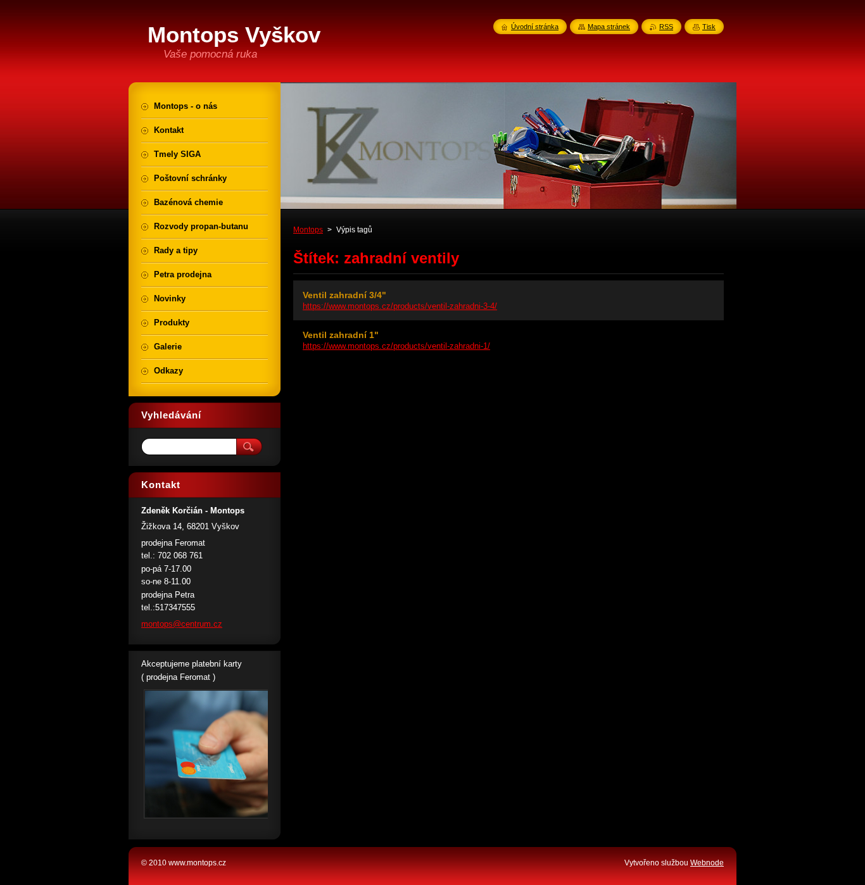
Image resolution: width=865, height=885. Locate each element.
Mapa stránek (609, 26)
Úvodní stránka (535, 26)
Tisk (709, 26)
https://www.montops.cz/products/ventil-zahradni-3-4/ (400, 306)
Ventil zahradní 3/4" (344, 295)
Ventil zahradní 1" (341, 335)
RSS (666, 26)
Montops (308, 230)
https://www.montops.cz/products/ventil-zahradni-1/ (396, 346)
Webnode (707, 863)
